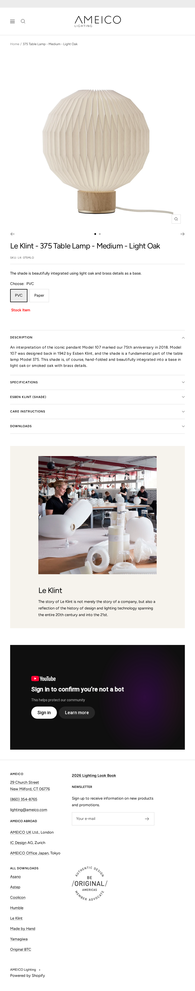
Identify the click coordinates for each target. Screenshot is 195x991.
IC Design (18, 842)
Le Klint (22, 245)
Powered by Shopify (27, 975)
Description (21, 337)
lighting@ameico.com (28, 809)
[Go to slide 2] (100, 234)
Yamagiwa (19, 939)
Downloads (21, 426)
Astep (15, 887)
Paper (39, 295)
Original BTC (20, 949)
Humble (16, 908)
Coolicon (17, 897)
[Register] (147, 819)
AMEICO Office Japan (29, 853)
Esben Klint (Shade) (28, 397)
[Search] (23, 21)
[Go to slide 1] (95, 234)
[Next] (183, 234)
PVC (19, 295)
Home (14, 44)
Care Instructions (27, 411)
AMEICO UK (20, 832)
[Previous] (12, 234)
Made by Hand (22, 928)
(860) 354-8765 (23, 799)
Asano (15, 876)
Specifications (24, 382)
